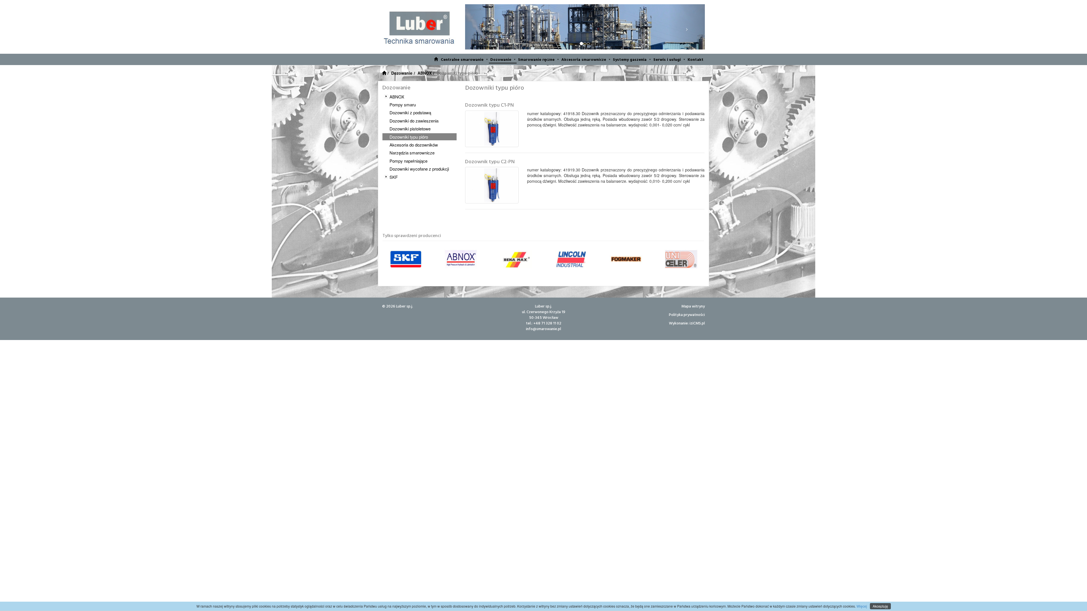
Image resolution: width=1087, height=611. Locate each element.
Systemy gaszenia (630, 59)
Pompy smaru (403, 104)
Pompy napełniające (408, 161)
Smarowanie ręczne (536, 59)
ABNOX (425, 73)
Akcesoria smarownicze (583, 59)
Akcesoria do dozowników (414, 145)
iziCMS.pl (697, 323)
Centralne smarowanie (462, 59)
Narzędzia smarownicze (412, 153)
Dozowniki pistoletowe (410, 129)
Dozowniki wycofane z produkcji (419, 169)
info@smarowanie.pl (543, 329)
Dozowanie (500, 59)
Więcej (861, 606)
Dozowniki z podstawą (410, 112)
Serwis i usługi (667, 59)
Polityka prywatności (687, 314)
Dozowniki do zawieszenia (414, 121)
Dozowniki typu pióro (409, 137)
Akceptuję (880, 606)
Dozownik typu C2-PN (490, 161)
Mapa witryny (693, 306)
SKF (394, 177)
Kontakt (695, 59)
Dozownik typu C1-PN (489, 105)
